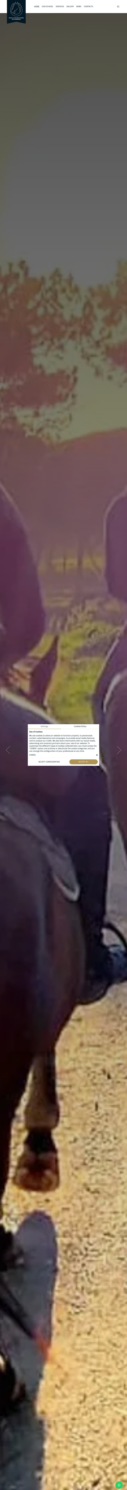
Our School (47, 6)
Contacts (88, 6)
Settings (44, 726)
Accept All (83, 762)
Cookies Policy (80, 726)
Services (60, 6)
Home (36, 6)
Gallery (70, 6)
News (78, 6)
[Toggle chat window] (119, 1485)
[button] (8, 750)
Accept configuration (49, 762)
